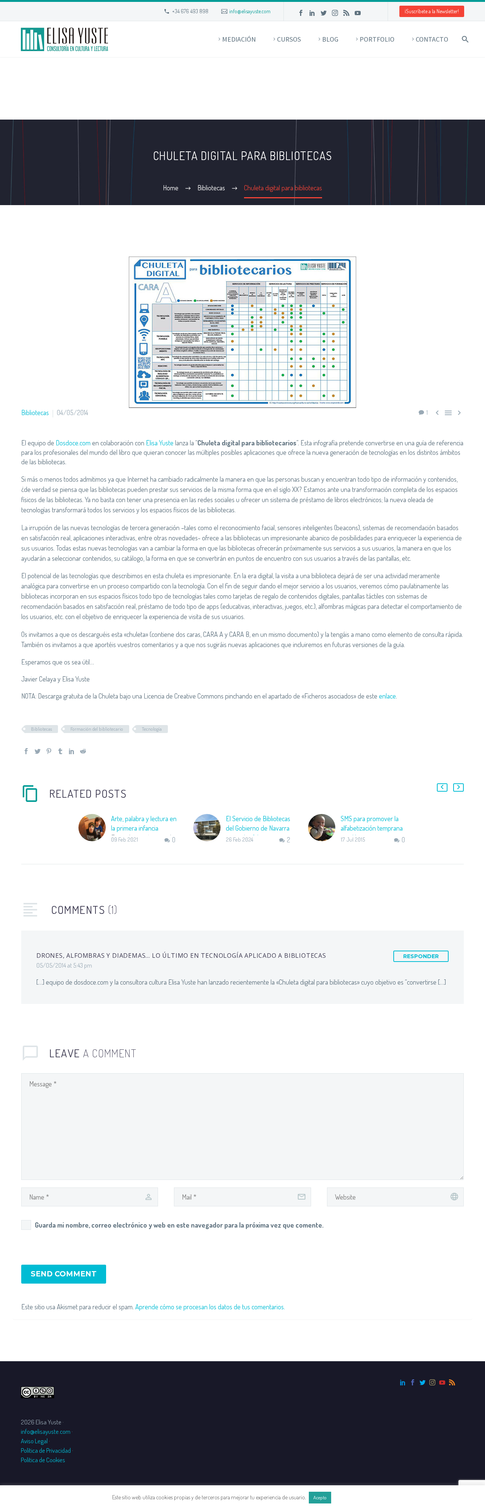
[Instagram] (335, 13)
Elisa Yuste (160, 443)
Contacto (432, 39)
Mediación (239, 39)
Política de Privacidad (46, 1450)
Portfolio (377, 39)
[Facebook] (301, 13)
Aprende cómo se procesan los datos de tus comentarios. (210, 1307)
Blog (330, 39)
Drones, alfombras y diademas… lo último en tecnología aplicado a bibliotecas (181, 955)
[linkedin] (403, 1382)
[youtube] (442, 1382)
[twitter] (422, 1382)
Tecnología (152, 729)
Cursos (289, 39)
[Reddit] (83, 751)
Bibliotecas (35, 412)
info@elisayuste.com (250, 11)
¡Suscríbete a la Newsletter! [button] (432, 11)
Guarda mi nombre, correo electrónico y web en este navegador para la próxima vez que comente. (179, 1225)
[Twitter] (323, 13)
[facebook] (413, 1382)
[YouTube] (357, 13)
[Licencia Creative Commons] (37, 1392)
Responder (421, 956)
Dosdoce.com (73, 443)
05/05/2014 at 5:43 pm (64, 965)
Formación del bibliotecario (96, 729)
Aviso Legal (34, 1441)
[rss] (452, 1382)
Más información (352, 1497)
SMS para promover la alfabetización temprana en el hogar (372, 828)
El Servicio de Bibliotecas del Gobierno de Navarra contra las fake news (258, 828)
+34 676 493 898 (190, 11)
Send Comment (64, 1274)
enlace (387, 696)
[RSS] (346, 13)
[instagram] (432, 1382)
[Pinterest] (49, 751)
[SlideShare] (369, 13)
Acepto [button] (320, 1497)
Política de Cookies (43, 1460)
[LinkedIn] (312, 13)
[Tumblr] (60, 751)
